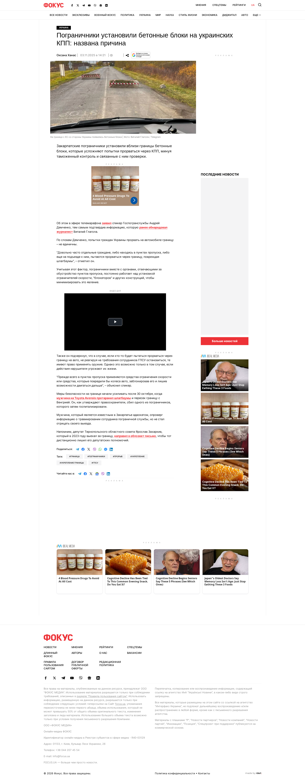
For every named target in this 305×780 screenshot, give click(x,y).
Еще (255, 15)
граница (75, 456)
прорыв (118, 456)
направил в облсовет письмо (135, 436)
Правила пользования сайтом (54, 665)
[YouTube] (89, 5)
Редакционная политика (110, 663)
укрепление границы (72, 463)
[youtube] (71, 678)
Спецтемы (219, 5)
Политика (127, 15)
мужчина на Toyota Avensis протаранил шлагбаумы (94, 398)
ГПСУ (95, 463)
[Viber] (95, 5)
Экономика (209, 15)
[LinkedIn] (106, 5)
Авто (244, 15)
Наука (170, 15)
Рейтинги (239, 5)
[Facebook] (72, 5)
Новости (50, 647)
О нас (103, 652)
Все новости (58, 15)
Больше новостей (224, 341)
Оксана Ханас (66, 55)
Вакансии (134, 652)
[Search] (259, 4)
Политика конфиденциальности (175, 773)
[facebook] (45, 678)
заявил (107, 223)
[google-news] (89, 678)
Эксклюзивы (81, 15)
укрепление (138, 456)
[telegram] (63, 678)
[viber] (80, 678)
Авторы (76, 652)
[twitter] (54, 678)
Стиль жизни (188, 15)
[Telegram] (83, 5)
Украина (145, 15)
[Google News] (101, 5)
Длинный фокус (50, 654)
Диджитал (229, 15)
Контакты (204, 773)
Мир (158, 15)
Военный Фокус (105, 15)
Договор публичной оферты (79, 665)
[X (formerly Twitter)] (78, 5)
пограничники (97, 456)
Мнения (201, 5)
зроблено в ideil (253, 773)
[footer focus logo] (58, 637)
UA (253, 5)
